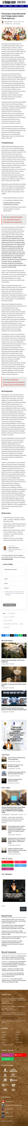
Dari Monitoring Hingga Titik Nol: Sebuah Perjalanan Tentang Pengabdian (17, 773)
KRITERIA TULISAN (6, 1044)
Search (3, 906)
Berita (16, 6)
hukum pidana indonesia (10, 623)
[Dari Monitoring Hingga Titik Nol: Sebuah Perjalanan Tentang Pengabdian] (4, 773)
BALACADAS (18, 1042)
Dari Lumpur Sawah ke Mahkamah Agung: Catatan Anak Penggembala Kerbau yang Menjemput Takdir (13, 974)
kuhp (22, 623)
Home (2, 9)
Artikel (10, 6)
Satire (17, 1037)
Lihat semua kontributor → (7, 1121)
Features (22, 6)
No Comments (17, 23)
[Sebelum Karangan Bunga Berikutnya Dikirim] (4, 780)
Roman (17, 1034)
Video (17, 1039)
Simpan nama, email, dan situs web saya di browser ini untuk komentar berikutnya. (14, 593)
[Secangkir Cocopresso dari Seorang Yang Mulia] (14, 674)
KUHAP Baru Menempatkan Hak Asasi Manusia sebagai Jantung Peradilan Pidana (13, 708)
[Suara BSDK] (8, 2)
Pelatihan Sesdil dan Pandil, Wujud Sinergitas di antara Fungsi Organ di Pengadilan (17, 850)
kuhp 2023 (6, 627)
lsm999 (4, 969)
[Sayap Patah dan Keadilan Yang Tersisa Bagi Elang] (14, 650)
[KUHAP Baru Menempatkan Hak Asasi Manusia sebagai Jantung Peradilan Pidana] (14, 698)
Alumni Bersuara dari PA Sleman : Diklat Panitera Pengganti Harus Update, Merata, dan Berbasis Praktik (14, 933)
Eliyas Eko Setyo (8, 21)
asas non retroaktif (9, 616)
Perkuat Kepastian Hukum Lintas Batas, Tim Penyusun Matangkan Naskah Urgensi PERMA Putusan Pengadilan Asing (14, 921)
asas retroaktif (8, 620)
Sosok (3, 1042)
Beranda (5, 6)
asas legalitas (11, 613)
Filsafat (17, 1032)
